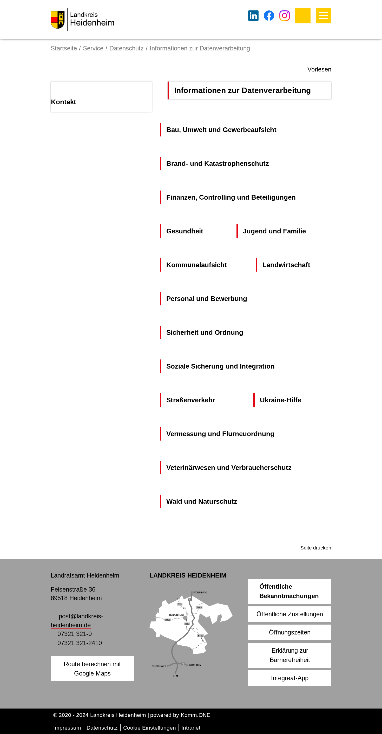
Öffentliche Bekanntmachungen (289, 591)
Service (93, 48)
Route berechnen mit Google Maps (92, 668)
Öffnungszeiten (290, 632)
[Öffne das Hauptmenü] (323, 15)
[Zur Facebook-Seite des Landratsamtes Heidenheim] (269, 15)
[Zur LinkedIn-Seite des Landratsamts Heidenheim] (253, 15)
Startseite (64, 48)
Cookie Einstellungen (149, 728)
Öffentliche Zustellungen (289, 614)
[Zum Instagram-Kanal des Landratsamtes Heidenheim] (284, 15)
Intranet (190, 728)
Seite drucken (315, 547)
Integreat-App (289, 677)
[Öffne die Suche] (303, 15)
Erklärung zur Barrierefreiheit (290, 655)
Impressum (67, 728)
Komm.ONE (195, 715)
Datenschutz (126, 48)
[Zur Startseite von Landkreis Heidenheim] (82, 19)
